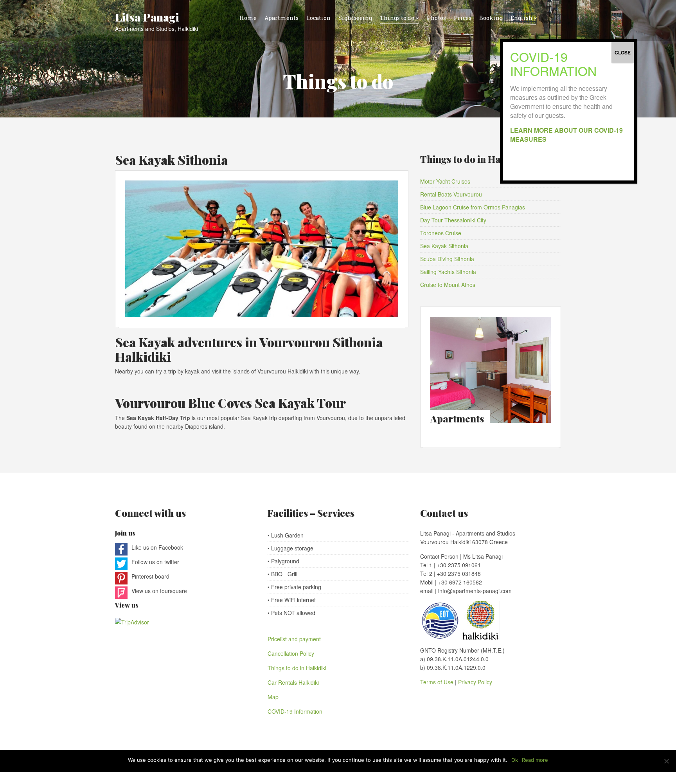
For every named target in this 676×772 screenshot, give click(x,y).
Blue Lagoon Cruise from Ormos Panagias (472, 207)
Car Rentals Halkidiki (293, 682)
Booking (491, 18)
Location (318, 18)
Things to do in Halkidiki (297, 668)
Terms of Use (437, 682)
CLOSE (623, 52)
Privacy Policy (475, 682)
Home (248, 18)
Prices (462, 18)
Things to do (397, 18)
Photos (436, 18)
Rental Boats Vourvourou (451, 194)
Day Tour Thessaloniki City (453, 220)
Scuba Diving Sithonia (447, 259)
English (521, 18)
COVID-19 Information (295, 711)
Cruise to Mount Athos (447, 285)
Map (273, 697)
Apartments (281, 18)
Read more (535, 760)
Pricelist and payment (294, 639)
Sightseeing (355, 18)
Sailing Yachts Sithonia (448, 272)
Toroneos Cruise (440, 233)
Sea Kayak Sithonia (171, 159)
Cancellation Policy (291, 653)
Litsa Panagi (147, 17)
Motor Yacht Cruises (445, 181)
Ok (514, 760)
